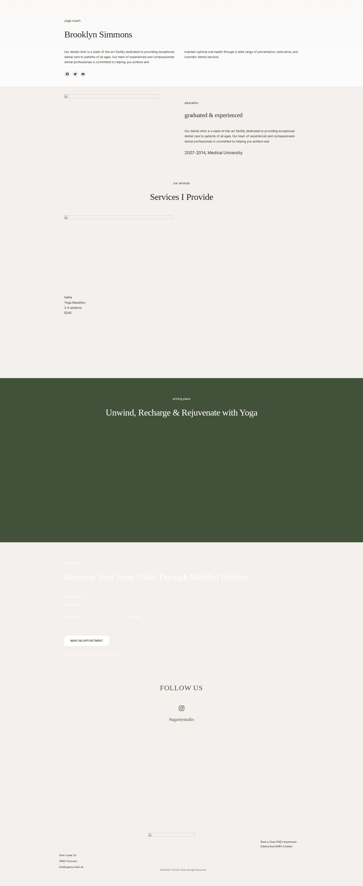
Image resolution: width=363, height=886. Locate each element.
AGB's (279, 846)
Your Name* (71, 617)
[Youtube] (83, 74)
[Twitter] (75, 74)
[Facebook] (67, 74)
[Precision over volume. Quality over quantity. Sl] (317, 737)
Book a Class (268, 841)
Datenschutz (268, 846)
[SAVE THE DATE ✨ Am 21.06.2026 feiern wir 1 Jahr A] (227, 778)
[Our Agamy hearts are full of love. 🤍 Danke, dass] (136, 757)
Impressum (290, 841)
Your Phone (133, 617)
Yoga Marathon (74, 302)
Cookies (287, 846)
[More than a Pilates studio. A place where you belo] (46, 750)
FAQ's (280, 841)
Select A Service (74, 597)
